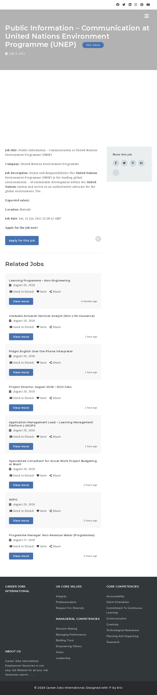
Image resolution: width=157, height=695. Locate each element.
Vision (60, 652)
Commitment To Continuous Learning (124, 610)
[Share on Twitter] (124, 163)
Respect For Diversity (70, 607)
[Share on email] (116, 172)
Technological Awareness (122, 630)
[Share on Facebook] (116, 163)
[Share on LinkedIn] (141, 163)
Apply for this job (22, 240)
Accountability (115, 596)
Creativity (112, 624)
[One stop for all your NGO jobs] (10, 16)
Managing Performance (71, 634)
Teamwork (113, 642)
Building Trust (65, 640)
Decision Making (66, 628)
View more (21, 301)
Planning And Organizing (122, 636)
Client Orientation (117, 602)
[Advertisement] (78, 99)
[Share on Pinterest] (133, 163)
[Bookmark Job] (98, 239)
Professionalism (66, 602)
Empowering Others (69, 646)
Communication (116, 618)
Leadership (63, 658)
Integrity (61, 596)
